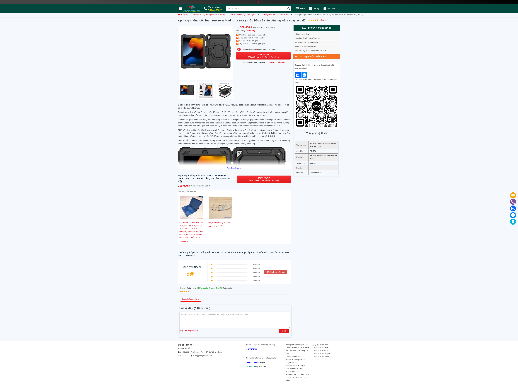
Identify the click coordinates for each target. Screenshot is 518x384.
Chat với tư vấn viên (276, 62)
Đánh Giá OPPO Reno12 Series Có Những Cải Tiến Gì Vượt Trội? (296, 360)
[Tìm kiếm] (288, 8)
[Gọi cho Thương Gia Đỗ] (513, 202)
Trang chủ (184, 15)
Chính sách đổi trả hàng (321, 351)
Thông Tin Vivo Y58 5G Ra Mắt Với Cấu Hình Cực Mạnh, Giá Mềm (297, 377)
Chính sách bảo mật (320, 348)
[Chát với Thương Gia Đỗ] (298, 75)
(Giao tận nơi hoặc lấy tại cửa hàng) (263, 55)
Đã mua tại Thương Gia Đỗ (210, 288)
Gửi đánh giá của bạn (275, 272)
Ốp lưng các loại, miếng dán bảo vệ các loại (209, 15)
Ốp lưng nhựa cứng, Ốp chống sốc (243, 15)
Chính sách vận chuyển (321, 354)
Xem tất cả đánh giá (190, 299)
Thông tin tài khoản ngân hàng (297, 345)
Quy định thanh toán (320, 345)
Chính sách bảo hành (321, 357)
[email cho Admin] (513, 195)
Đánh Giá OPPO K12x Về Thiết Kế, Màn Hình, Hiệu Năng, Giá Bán (297, 351)
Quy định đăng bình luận (189, 331)
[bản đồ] (513, 222)
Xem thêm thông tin (234, 168)
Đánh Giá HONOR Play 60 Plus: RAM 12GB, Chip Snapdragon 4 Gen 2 (295, 369)
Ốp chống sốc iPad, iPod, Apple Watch (275, 15)
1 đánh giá (322, 20)
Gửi (284, 331)
